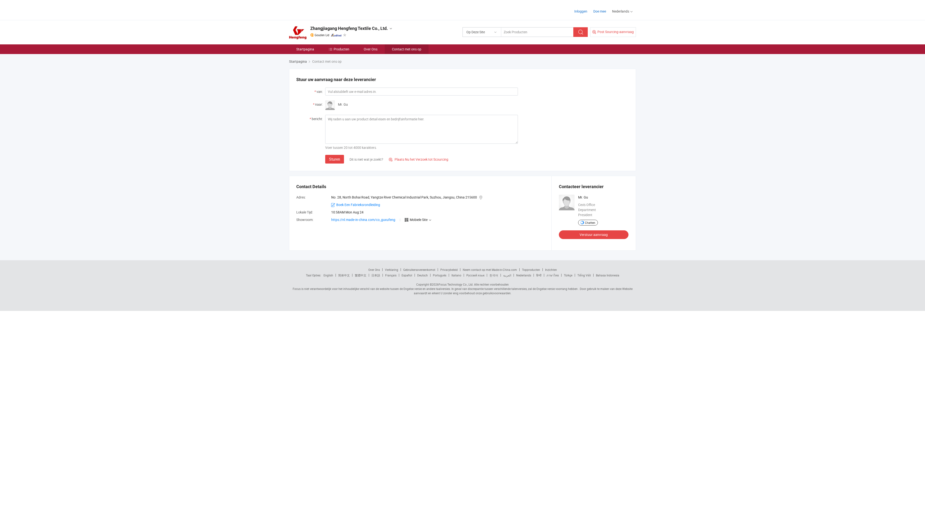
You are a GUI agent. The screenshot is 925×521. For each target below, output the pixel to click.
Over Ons (370, 49)
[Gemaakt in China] (320, 9)
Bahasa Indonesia (607, 275)
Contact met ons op (406, 49)
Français (390, 275)
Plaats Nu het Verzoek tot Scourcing (418, 159)
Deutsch (422, 275)
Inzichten (551, 270)
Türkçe (568, 275)
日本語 (375, 275)
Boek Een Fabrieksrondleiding (358, 204)
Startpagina (305, 49)
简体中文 (344, 275)
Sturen (334, 159)
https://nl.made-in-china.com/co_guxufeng (363, 219)
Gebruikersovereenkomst (419, 270)
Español (407, 275)
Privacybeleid (449, 270)
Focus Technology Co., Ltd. (456, 284)
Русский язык (475, 275)
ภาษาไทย (553, 275)
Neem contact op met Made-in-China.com (490, 270)
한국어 (493, 275)
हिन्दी (539, 275)
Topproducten (531, 270)
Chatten (590, 223)
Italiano (456, 275)
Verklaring (391, 270)
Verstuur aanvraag (594, 234)
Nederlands (523, 275)
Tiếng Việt (584, 275)
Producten (341, 49)
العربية (507, 275)
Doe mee (599, 11)
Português (439, 275)
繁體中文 (360, 275)
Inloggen (580, 11)
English (328, 275)
